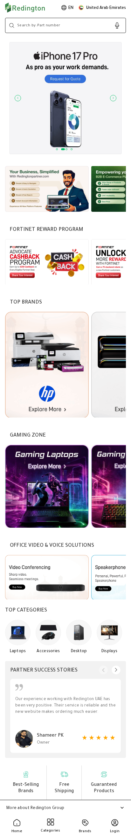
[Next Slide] (113, 98)
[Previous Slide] (18, 98)
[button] (102, 7)
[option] (67, 7)
